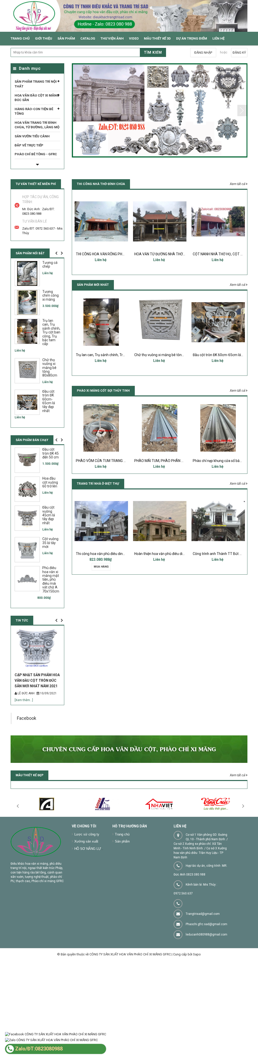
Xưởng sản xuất (86, 867)
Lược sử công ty (86, 860)
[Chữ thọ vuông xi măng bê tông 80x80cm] (101, 322)
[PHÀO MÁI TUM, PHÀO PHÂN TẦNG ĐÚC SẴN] (101, 428)
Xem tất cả (238, 184)
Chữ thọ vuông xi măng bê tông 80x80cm (108, 355)
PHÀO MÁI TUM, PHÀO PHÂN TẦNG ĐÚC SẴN (111, 461)
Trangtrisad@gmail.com (203, 940)
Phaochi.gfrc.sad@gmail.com (206, 950)
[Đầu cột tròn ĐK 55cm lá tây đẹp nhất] (218, 322)
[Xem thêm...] (27, 726)
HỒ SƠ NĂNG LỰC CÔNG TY (96, 875)
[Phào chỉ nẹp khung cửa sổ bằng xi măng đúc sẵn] (160, 428)
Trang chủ (122, 860)
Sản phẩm (122, 867)
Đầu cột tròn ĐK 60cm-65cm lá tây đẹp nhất (168, 355)
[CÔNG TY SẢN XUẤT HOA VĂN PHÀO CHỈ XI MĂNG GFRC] (129, 16)
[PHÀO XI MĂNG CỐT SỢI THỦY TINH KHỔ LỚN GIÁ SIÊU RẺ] (218, 428)
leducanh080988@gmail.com (206, 960)
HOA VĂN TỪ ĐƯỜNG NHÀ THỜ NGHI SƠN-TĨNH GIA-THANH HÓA (126, 254)
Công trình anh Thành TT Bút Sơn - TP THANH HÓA (174, 554)
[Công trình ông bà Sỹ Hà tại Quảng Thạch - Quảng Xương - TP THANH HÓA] (218, 521)
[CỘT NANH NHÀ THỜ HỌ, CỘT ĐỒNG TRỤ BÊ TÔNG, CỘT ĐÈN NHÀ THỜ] (160, 221)
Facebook (26, 744)
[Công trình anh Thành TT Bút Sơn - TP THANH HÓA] (160, 521)
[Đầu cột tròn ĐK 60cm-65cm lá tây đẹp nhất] (160, 322)
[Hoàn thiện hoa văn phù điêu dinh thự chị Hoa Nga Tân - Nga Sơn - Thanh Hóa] (101, 521)
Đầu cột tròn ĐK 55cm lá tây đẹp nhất (222, 355)
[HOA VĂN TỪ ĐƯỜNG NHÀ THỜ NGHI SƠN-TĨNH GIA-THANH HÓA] (101, 221)
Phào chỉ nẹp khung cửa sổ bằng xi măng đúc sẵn (173, 461)
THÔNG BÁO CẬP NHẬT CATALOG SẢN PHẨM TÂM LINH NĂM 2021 (40, 706)
